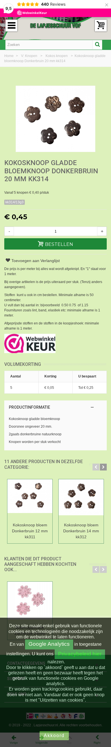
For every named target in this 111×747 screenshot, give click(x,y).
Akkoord (54, 735)
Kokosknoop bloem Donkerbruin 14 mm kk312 (81, 531)
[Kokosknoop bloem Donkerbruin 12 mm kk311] (29, 499)
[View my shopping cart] (101, 25)
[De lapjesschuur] (55, 25)
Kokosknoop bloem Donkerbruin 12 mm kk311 (30, 531)
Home (9, 56)
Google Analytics (49, 644)
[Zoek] (97, 45)
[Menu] (11, 25)
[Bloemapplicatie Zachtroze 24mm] (29, 602)
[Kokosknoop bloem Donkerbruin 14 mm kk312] (81, 499)
